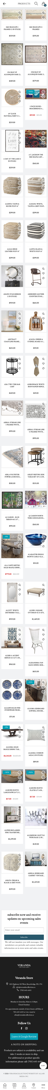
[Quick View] (20, 13)
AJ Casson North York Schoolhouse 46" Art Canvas (36, 517)
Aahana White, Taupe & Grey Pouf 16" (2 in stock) (36, 205)
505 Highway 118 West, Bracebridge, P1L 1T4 (25, 984)
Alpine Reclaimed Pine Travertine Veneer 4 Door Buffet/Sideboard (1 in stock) (12, 831)
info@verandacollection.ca (25, 987)
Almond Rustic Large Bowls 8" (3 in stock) (12, 791)
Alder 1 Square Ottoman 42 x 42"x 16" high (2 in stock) (35, 611)
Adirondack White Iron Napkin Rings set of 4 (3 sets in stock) (35, 385)
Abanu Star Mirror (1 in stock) (12, 295)
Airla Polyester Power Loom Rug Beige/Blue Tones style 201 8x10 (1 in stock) (12, 476)
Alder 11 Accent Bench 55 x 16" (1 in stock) (12, 657)
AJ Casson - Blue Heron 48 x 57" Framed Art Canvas (12, 518)
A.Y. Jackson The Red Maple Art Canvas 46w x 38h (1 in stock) (35, 156)
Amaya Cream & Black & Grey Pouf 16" (12, 881)
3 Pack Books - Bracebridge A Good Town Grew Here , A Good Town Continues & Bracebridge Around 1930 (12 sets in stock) (36, 107)
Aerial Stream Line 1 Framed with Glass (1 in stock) (12, 424)
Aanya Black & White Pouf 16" (35, 250)
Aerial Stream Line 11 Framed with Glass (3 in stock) (35, 431)
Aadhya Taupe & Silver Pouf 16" (12, 205)
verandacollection (18, 1074)
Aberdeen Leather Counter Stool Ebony (36, 295)
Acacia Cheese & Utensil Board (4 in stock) (35, 340)
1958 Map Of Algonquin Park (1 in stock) (36, 73)
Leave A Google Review (24, 1036)
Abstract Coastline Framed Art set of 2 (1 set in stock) (12, 340)
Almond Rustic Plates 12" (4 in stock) (36, 789)
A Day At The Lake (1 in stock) (12, 160)
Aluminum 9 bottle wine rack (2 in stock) (36, 836)
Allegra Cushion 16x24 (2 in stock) (35, 754)
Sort (43, 1066)
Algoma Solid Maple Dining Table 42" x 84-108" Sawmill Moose (12, 748)
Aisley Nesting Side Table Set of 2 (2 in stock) (35, 476)
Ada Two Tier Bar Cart (12, 385)
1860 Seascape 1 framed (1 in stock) (12, 28)
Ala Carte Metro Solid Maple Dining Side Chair (12, 566)
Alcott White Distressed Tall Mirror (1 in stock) (12, 611)
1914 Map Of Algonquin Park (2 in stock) (12, 73)
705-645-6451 (18, 1012)
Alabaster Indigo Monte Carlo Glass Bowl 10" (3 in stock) (36, 555)
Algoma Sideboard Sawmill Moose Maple (35, 710)
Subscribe (24, 937)
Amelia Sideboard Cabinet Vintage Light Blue (36, 874)
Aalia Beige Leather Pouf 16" (12, 250)
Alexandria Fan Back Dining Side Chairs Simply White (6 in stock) (36, 664)
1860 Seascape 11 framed (35, 28)
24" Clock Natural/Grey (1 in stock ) (12, 115)
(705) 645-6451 (25, 990)
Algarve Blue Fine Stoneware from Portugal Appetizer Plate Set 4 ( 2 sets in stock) (12, 709)
